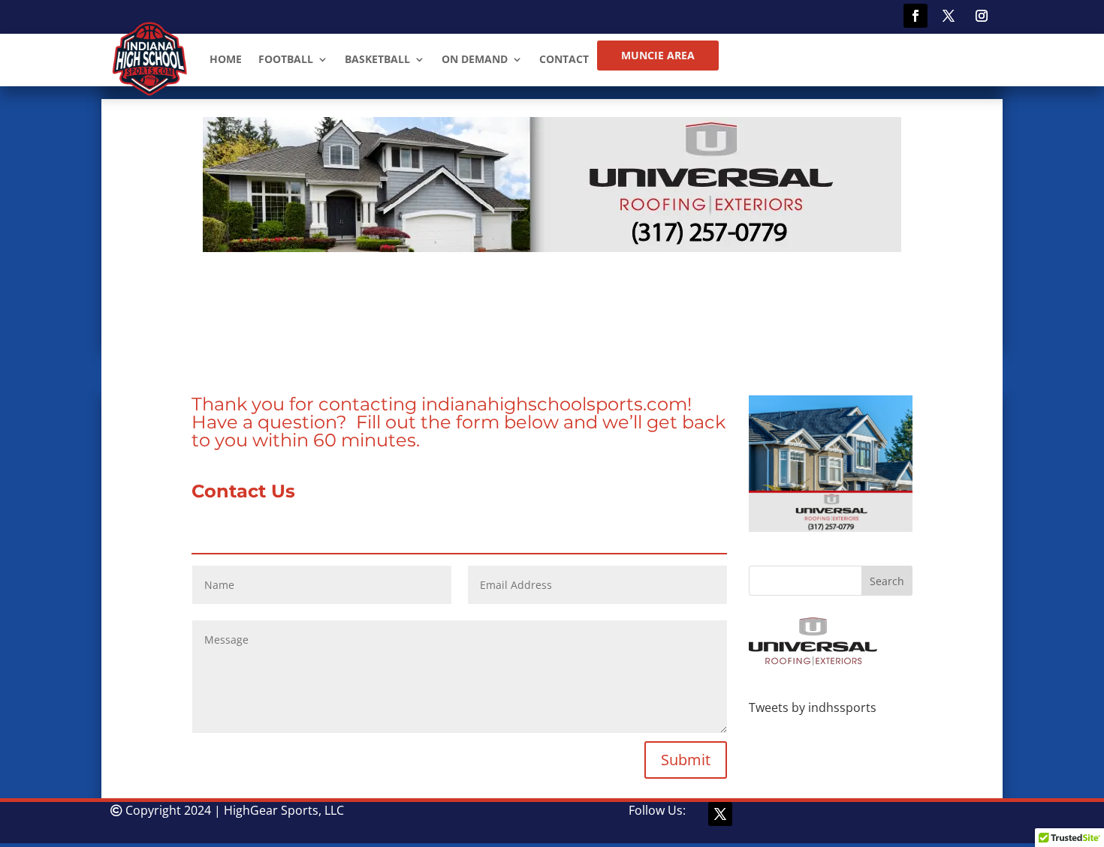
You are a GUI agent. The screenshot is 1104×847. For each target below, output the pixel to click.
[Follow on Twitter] (949, 16)
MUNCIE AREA (658, 55)
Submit (685, 759)
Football (285, 59)
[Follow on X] (720, 814)
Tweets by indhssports (812, 707)
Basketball (377, 59)
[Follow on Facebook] (915, 16)
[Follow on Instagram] (982, 16)
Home (226, 59)
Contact (564, 59)
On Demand (475, 59)
